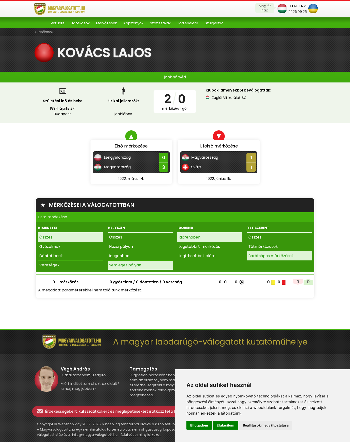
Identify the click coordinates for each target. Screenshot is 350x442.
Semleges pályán (125, 265)
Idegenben (119, 256)
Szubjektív (214, 22)
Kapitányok (133, 22)
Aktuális (58, 22)
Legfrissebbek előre (197, 256)
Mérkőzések (106, 22)
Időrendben (189, 237)
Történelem (187, 22)
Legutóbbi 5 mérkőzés (199, 246)
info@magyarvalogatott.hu (95, 434)
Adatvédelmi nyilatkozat (140, 434)
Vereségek (49, 265)
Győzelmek (49, 246)
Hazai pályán (121, 246)
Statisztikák (160, 22)
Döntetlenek (51, 256)
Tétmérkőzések (263, 246)
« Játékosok (44, 32)
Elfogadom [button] (199, 425)
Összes (45, 237)
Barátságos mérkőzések (271, 256)
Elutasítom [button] (225, 425)
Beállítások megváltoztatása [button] (266, 425)
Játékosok (80, 22)
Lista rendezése (52, 217)
